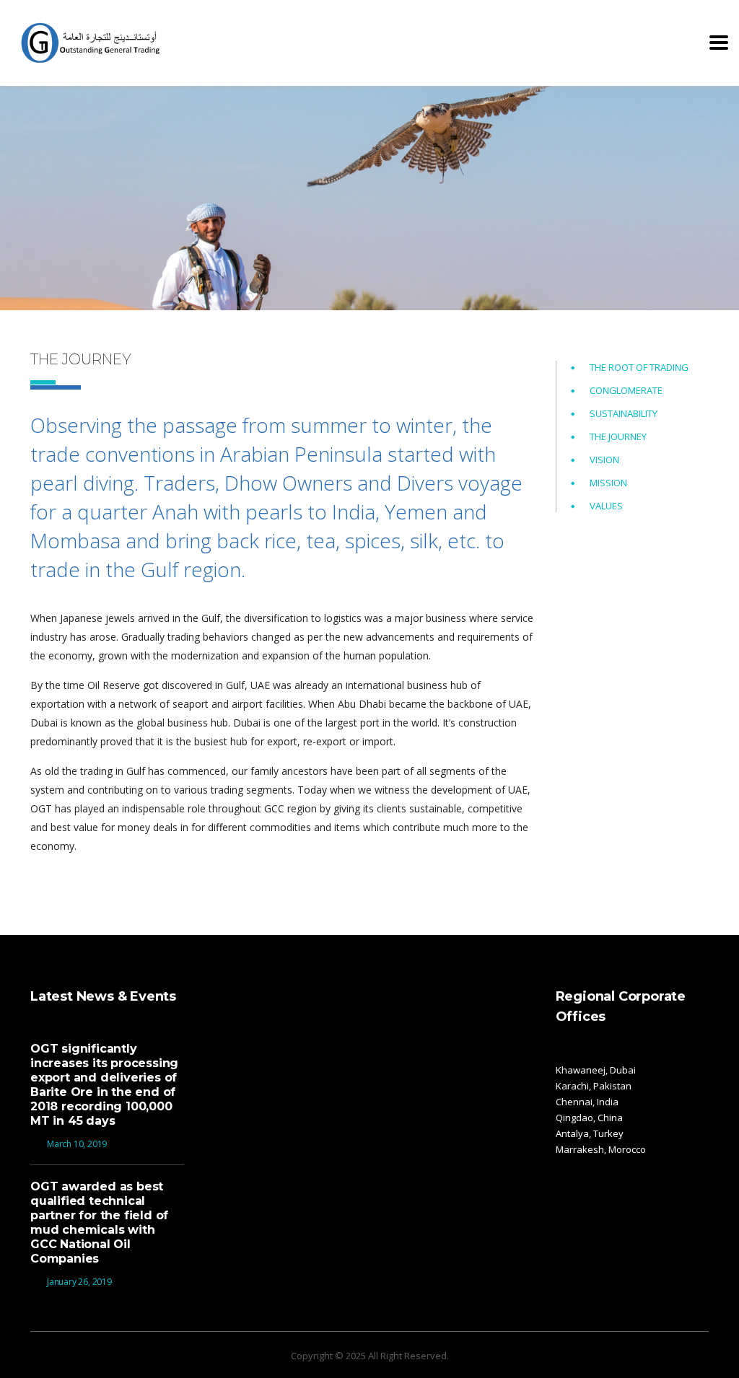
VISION (604, 459)
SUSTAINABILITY (623, 413)
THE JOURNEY (618, 436)
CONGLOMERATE (626, 390)
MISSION (608, 482)
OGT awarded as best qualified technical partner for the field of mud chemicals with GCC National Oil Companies (99, 1222)
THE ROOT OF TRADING (639, 367)
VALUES (606, 505)
